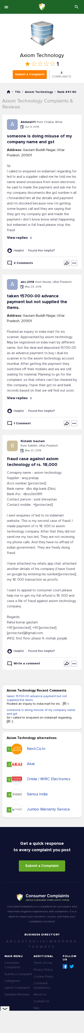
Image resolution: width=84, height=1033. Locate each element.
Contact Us (41, 1001)
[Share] (67, 263)
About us (40, 994)
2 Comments (23, 263)
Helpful (19, 250)
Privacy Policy (43, 970)
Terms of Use (43, 963)
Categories (12, 981)
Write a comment (27, 663)
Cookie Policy (43, 976)
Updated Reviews (17, 994)
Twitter (71, 966)
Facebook (65, 966)
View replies (18, 237)
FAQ (36, 1008)
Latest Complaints (17, 988)
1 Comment (22, 423)
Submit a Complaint (30, 74)
